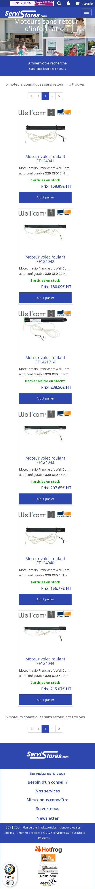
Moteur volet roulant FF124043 (45, 460)
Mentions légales (69, 827)
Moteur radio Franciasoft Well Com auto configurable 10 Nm (44, 170)
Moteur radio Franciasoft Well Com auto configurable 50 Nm (44, 371)
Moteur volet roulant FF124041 (45, 158)
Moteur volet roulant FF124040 (45, 561)
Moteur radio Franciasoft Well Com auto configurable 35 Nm (44, 472)
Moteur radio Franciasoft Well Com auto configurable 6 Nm (44, 572)
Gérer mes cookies (28, 833)
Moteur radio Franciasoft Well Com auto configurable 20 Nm (44, 271)
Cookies (9, 833)
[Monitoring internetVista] (48, 882)
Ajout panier (45, 197)
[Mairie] (48, 874)
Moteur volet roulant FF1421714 (45, 360)
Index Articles (48, 827)
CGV (8, 827)
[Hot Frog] (49, 849)
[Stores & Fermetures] (48, 865)
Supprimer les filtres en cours (47, 69)
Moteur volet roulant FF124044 (45, 661)
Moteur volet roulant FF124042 (45, 259)
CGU (17, 827)
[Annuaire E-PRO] (48, 857)
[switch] (10, 882)
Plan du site (30, 827)
